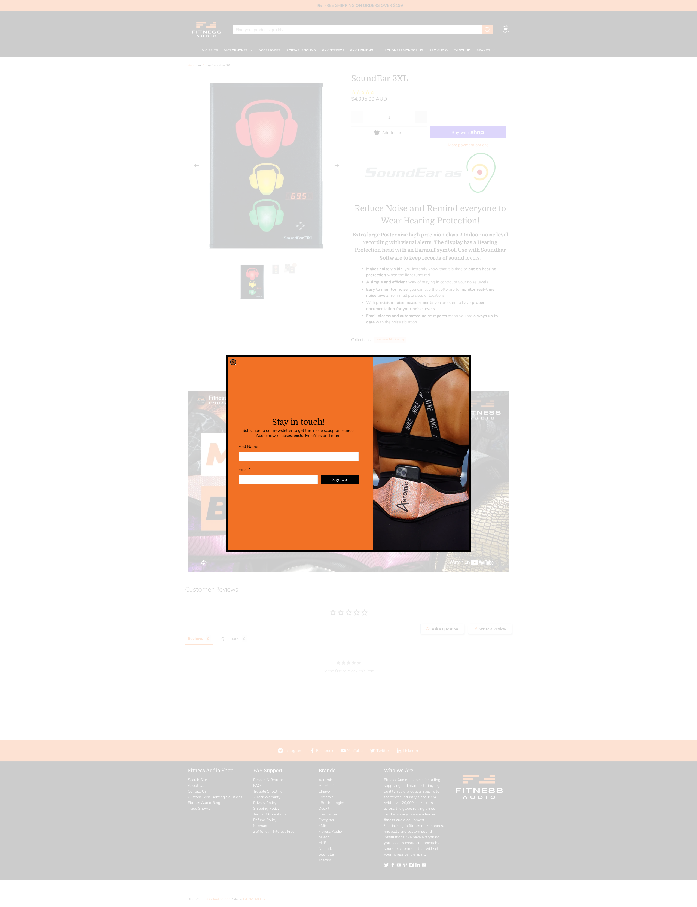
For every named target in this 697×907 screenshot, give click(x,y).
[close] (233, 362)
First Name (248, 446)
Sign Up (339, 479)
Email (244, 469)
